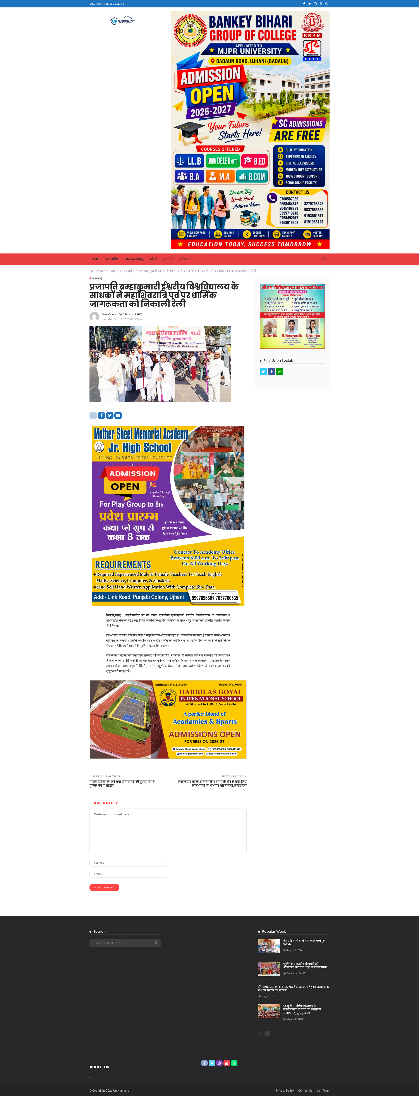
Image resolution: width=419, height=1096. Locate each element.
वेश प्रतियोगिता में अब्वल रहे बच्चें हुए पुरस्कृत (304, 942)
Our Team (323, 1090)
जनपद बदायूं (134, 259)
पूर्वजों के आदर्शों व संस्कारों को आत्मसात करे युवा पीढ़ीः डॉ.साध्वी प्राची (304, 965)
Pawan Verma (109, 314)
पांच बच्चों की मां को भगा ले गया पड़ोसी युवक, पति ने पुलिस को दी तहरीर (122, 784)
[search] (324, 259)
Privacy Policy (285, 1090)
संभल (168, 259)
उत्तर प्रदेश (112, 259)
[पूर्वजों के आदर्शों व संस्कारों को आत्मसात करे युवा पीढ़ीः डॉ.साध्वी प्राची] (269, 969)
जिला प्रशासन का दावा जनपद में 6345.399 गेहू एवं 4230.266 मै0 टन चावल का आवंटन (293, 989)
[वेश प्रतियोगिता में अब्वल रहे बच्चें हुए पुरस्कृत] (269, 946)
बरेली (154, 259)
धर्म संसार (185, 259)
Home (93, 259)
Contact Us (305, 1090)
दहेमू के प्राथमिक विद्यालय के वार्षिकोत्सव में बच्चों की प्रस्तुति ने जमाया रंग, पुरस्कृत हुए (302, 1009)
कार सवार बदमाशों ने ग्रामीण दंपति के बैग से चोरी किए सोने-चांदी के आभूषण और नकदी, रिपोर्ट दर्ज (212, 784)
